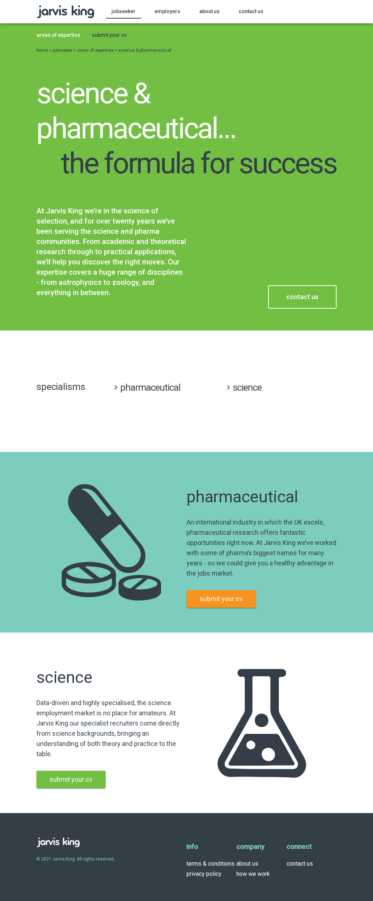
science (247, 387)
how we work (253, 873)
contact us (300, 863)
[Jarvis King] (65, 11)
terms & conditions (210, 863)
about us (247, 863)
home (42, 50)
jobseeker (63, 50)
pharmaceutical (150, 387)
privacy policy (203, 873)
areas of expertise (96, 50)
